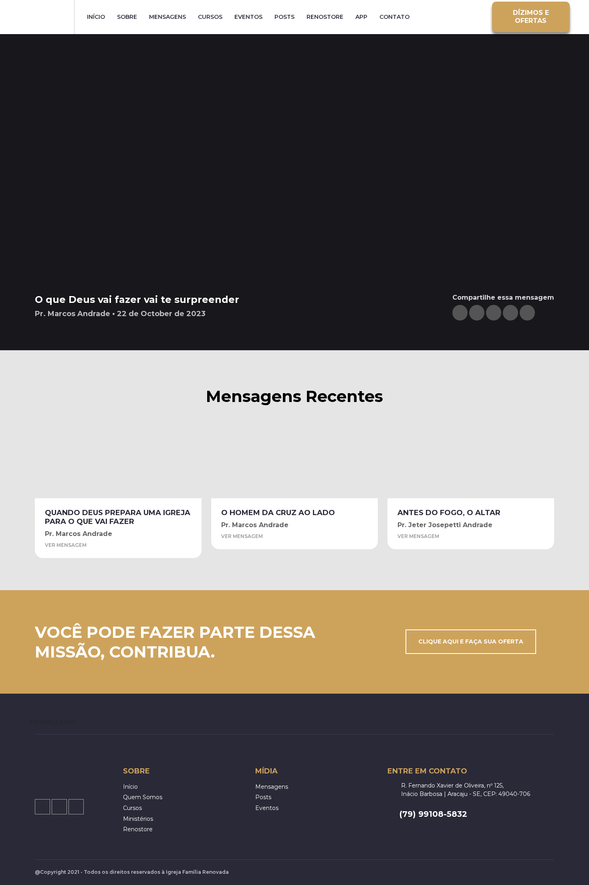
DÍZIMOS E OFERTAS (531, 16)
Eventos (248, 17)
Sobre (127, 17)
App (361, 17)
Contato (394, 17)
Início (96, 17)
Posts (284, 17)
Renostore (325, 17)
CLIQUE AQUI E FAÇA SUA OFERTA (470, 641)
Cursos (210, 17)
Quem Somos (142, 797)
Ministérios (138, 818)
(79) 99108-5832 (433, 814)
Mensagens (167, 17)
